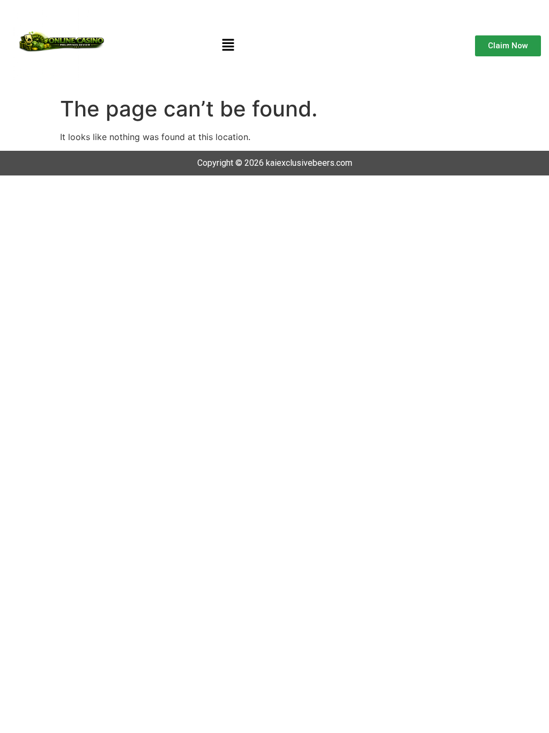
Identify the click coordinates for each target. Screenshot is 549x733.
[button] (228, 45)
